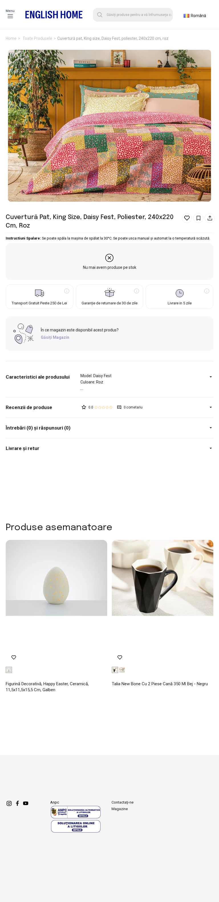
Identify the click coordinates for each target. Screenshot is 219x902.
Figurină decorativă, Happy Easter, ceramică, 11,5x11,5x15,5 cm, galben (47, 686)
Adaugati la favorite (13, 657)
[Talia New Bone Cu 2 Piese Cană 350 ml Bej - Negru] (162, 602)
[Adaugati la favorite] (187, 218)
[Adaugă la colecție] (198, 218)
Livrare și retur (22, 448)
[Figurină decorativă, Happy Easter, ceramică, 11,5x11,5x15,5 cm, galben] (56, 602)
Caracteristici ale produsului (38, 377)
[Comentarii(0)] (43, 407)
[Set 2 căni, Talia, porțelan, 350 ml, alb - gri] (122, 670)
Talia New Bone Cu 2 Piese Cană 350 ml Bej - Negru (160, 683)
